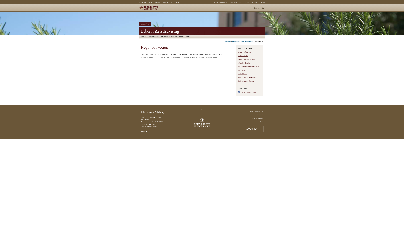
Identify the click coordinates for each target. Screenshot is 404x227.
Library (157, 2)
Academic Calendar (244, 52)
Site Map (144, 132)
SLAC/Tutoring (243, 70)
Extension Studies (244, 63)
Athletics (142, 2)
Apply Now (252, 129)
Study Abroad (242, 74)
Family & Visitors (251, 2)
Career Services (243, 56)
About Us (143, 37)
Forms (188, 37)
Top (202, 109)
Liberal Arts (145, 24)
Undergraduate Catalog (246, 81)
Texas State (227, 41)
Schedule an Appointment (169, 37)
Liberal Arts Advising (160, 31)
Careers (260, 115)
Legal (261, 122)
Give (150, 2)
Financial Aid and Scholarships (248, 67)
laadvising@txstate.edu (149, 127)
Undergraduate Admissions (247, 78)
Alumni (262, 2)
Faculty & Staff (236, 2)
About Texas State (256, 111)
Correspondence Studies (246, 59)
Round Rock (167, 2)
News (177, 2)
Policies (181, 37)
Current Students (220, 2)
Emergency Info (257, 118)
